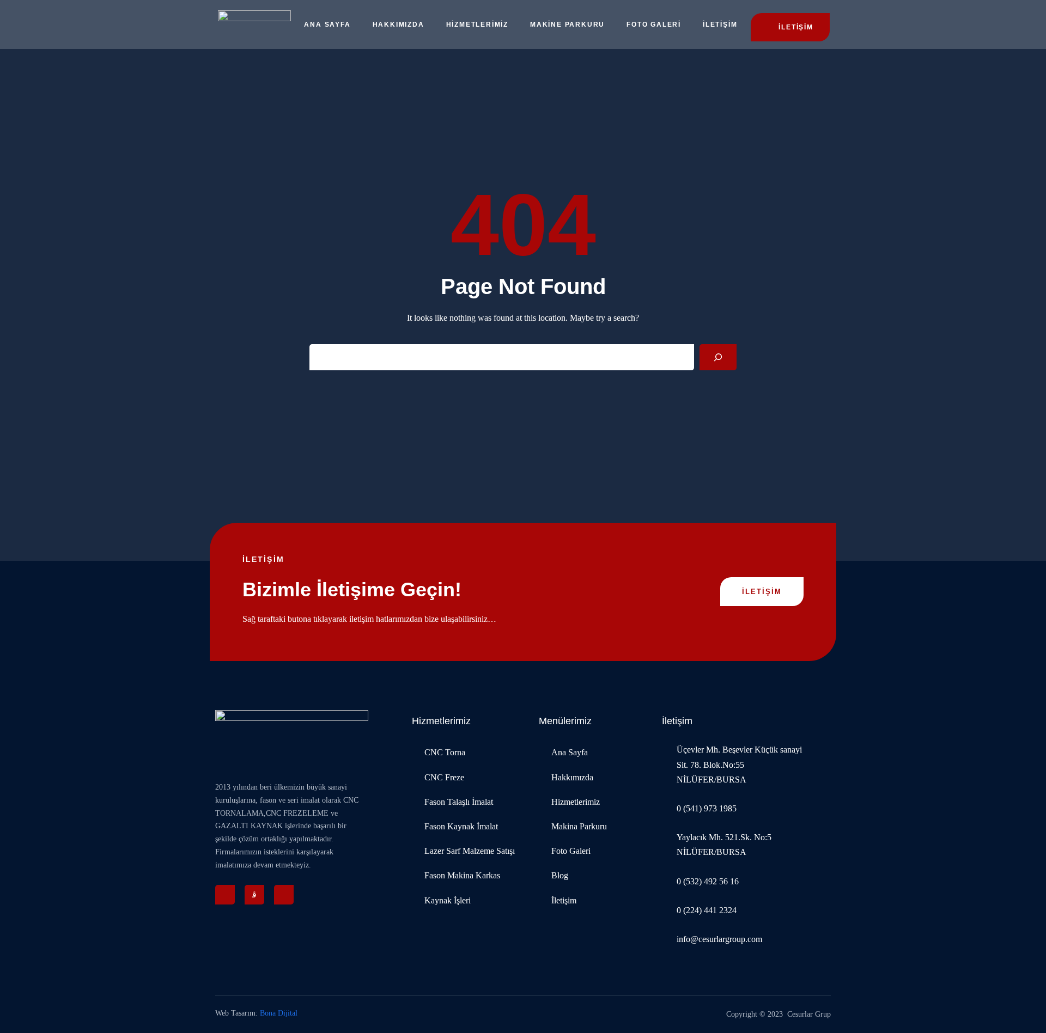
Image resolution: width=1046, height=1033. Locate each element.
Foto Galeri (654, 24)
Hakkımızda (398, 24)
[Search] (718, 357)
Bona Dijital (278, 1013)
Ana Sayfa (327, 24)
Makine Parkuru (567, 24)
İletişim (720, 24)
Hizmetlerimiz (477, 24)
